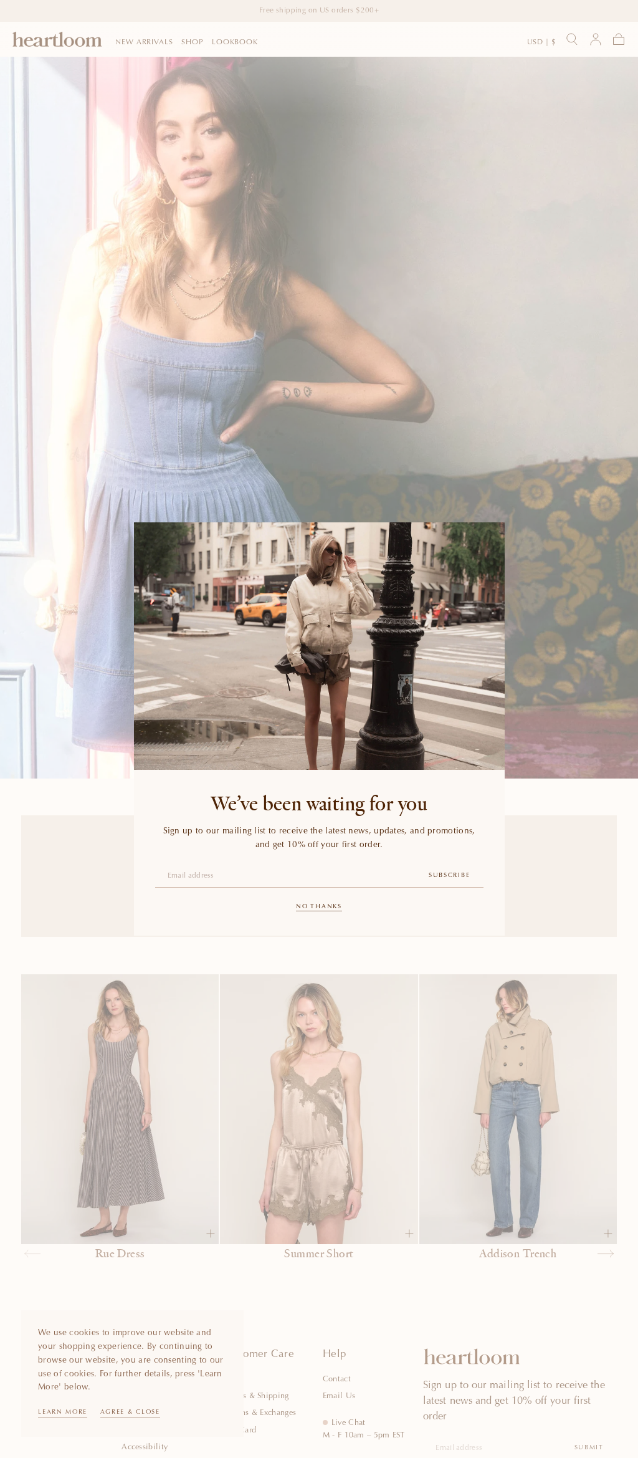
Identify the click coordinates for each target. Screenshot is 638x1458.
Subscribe (449, 876)
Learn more (62, 1412)
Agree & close (130, 1412)
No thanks (318, 907)
